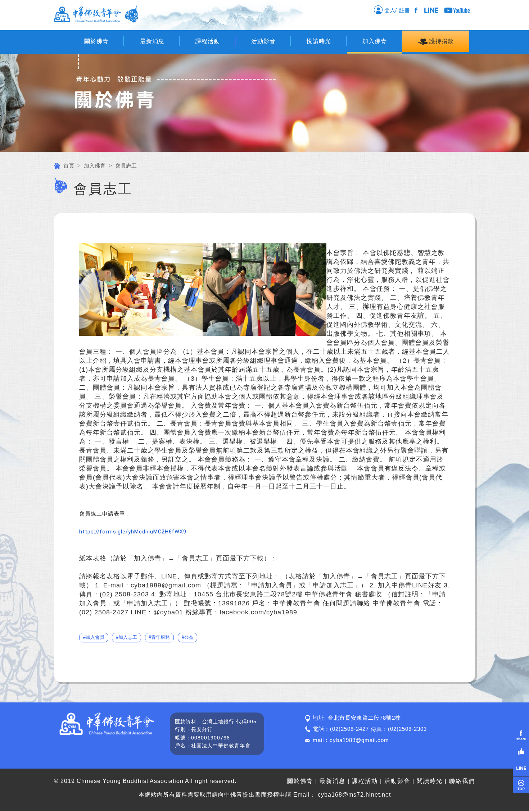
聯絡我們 (462, 781)
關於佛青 (96, 41)
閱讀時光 (430, 781)
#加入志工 (126, 637)
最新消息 (152, 41)
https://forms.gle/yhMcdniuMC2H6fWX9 (132, 531)
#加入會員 (93, 637)
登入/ (390, 10)
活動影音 (263, 41)
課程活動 (207, 41)
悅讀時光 (319, 41)
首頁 (68, 165)
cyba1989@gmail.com (359, 740)
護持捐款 (441, 41)
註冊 (406, 10)
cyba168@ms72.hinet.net (354, 795)
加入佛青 (374, 41)
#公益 (188, 637)
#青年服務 (159, 637)
